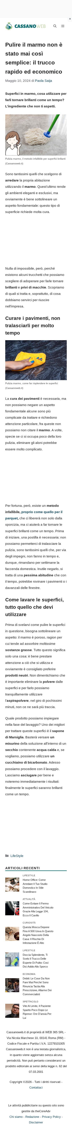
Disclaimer (36, 1122)
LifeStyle (16, 856)
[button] (55, 26)
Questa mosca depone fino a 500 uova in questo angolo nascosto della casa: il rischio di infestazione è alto (38, 935)
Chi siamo (16, 1116)
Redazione (32, 1116)
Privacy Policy (51, 1116)
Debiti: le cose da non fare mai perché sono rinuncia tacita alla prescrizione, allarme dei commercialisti (37, 986)
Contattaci (36, 1087)
